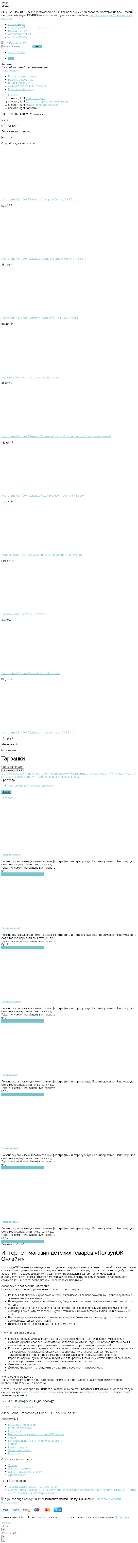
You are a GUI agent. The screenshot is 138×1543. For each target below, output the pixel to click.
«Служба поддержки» (41, 1392)
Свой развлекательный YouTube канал (32, 1486)
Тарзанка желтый (10, 854)
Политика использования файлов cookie (34, 1440)
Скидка (12, 1444)
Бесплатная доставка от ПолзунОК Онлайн (36, 1434)
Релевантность (81, 773)
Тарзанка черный (10, 1222)
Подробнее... (123, 1517)
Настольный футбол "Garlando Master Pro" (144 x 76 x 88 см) (39, 318)
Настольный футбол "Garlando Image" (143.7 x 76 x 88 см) (37, 732)
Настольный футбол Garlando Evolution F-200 (30, 673)
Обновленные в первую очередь (60, 776)
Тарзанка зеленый (10, 928)
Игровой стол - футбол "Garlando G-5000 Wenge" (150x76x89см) (42, 554)
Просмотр (8, 780)
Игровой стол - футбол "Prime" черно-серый (30, 377)
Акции (16, 24)
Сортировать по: (12, 766)
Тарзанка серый (9, 1075)
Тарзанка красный (11, 1001)
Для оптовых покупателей (25, 1471)
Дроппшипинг (17, 1475)
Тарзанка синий (9, 1148)
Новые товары (17, 1447)
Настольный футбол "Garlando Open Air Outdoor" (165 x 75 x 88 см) (43, 258)
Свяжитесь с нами (19, 1450)
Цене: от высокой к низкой (18, 773)
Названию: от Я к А (103, 773)
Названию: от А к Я (12, 770)
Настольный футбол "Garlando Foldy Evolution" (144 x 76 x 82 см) (42, 495)
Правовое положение (22, 1424)
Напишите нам (17, 30)
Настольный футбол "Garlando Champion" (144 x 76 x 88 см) (39, 199)
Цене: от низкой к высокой (53, 773)
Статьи (18, 37)
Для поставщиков (19, 1468)
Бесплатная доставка (29, 27)
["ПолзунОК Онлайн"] (15, 43)
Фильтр (6, 792)
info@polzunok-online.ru (97, 1392)
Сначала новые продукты (22, 776)
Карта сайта (16, 1453)
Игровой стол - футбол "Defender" (24, 614)
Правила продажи (20, 1428)
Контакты (19, 34)
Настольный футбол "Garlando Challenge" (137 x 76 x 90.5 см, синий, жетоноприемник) (56, 436)
